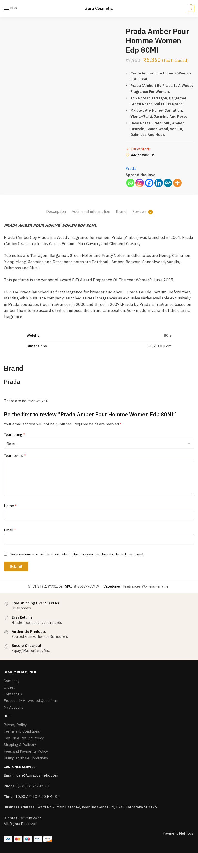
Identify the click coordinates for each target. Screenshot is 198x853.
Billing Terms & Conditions (26, 758)
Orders (9, 687)
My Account (13, 707)
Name (10, 505)
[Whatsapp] (130, 183)
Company (11, 680)
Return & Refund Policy (24, 738)
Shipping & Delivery (20, 744)
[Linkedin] (158, 183)
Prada (131, 168)
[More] (177, 183)
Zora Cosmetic (99, 8)
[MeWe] (168, 183)
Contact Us (13, 694)
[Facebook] (149, 183)
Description (56, 211)
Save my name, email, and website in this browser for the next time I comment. (77, 554)
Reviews (139, 211)
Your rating (14, 434)
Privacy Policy (15, 724)
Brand (121, 211)
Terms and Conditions (22, 731)
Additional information (91, 211)
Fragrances (132, 586)
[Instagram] (139, 183)
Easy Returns (22, 617)
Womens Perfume (155, 586)
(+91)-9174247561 (34, 786)
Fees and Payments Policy (26, 751)
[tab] (56, 207)
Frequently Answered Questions (30, 700)
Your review (15, 455)
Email (10, 530)
